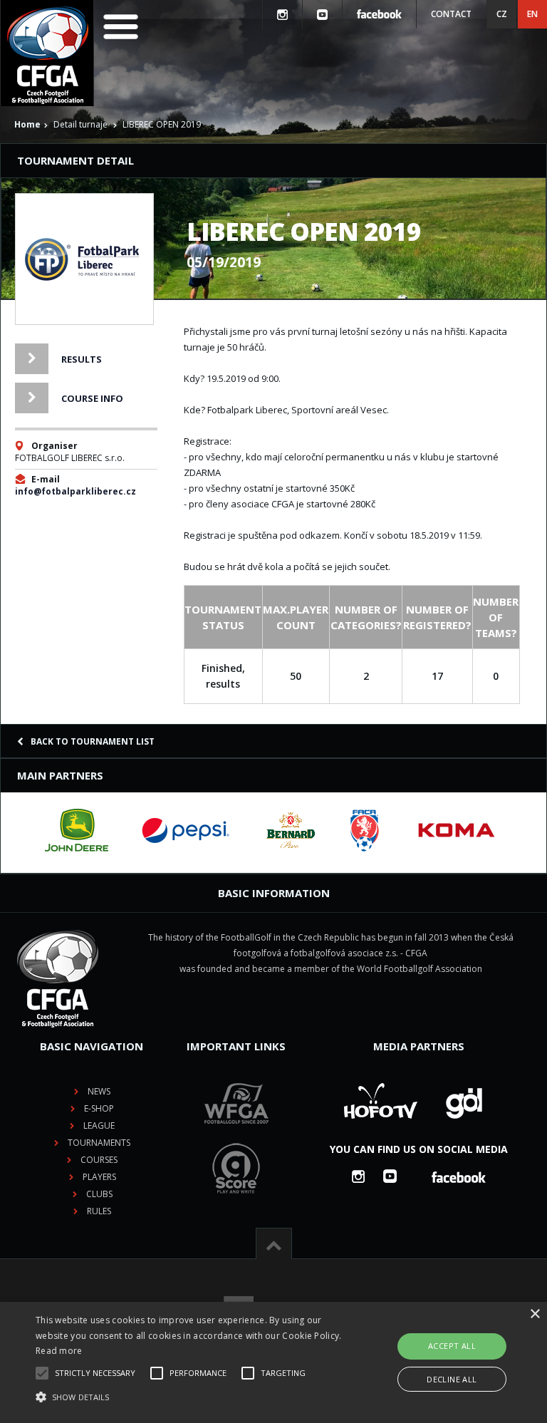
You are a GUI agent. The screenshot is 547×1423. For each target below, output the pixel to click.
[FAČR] (365, 830)
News (99, 1091)
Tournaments (99, 1143)
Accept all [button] (452, 1345)
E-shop (99, 1108)
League (99, 1125)
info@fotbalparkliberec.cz (75, 491)
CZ (501, 14)
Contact (451, 14)
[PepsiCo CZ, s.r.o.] (185, 830)
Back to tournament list (93, 741)
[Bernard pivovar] (290, 830)
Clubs (99, 1194)
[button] (190, 1397)
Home (27, 124)
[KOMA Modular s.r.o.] (456, 830)
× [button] (534, 1314)
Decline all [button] (451, 1379)
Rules (99, 1211)
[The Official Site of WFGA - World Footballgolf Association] (236, 1135)
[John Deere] (76, 830)
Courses (99, 1160)
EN (532, 14)
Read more (59, 1351)
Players (99, 1177)
